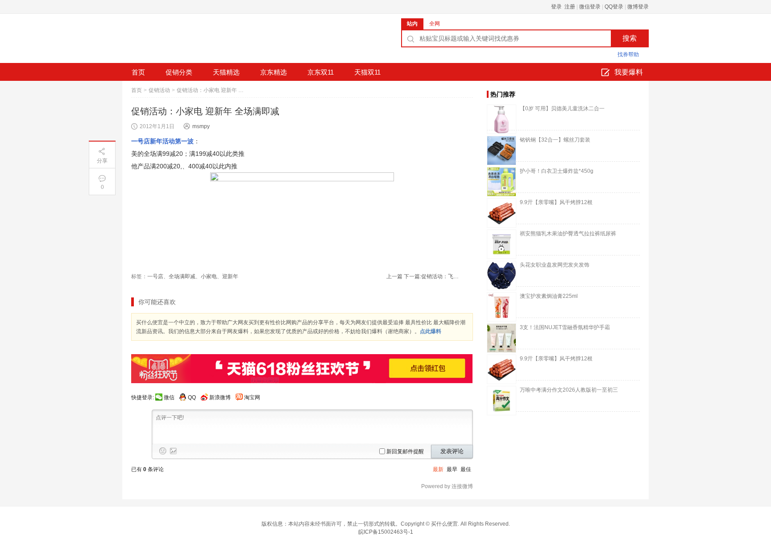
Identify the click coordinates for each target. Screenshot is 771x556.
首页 (138, 72)
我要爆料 (628, 72)
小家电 (209, 276)
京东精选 (273, 72)
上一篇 (394, 276)
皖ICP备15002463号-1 (385, 532)
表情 (162, 451)
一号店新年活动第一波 (162, 141)
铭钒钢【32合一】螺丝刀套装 (555, 140)
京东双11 (320, 72)
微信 (169, 397)
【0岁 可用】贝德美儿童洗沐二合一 (562, 108)
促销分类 (179, 72)
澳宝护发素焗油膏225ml (549, 296)
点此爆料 (430, 331)
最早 (452, 469)
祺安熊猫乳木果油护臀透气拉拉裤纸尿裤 (568, 233)
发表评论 (452, 451)
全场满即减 (182, 276)
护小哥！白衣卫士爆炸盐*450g (556, 171)
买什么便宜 (444, 524)
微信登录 (590, 7)
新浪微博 (220, 397)
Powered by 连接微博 (447, 486)
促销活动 (159, 90)
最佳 (465, 469)
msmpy (201, 126)
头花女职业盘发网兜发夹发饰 (554, 265)
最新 (438, 469)
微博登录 (638, 7)
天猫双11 (367, 72)
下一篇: (432, 276)
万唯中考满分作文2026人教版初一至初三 (569, 390)
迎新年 (230, 276)
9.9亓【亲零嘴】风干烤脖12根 (556, 202)
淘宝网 (252, 397)
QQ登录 (614, 7)
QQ (192, 397)
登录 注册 (563, 7)
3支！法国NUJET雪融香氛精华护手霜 (565, 327)
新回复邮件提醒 (405, 451)
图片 (173, 451)
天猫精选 (226, 72)
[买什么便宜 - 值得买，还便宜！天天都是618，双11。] (189, 41)
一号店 (155, 276)
